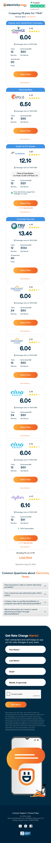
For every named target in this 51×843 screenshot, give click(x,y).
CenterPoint (31, 17)
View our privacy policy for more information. (20, 729)
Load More (25, 557)
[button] (26, 586)
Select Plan (25, 74)
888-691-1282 (28, 543)
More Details (24, 83)
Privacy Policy (33, 813)
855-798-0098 (28, 208)
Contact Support (19, 813)
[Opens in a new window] (25, 834)
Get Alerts (16, 705)
